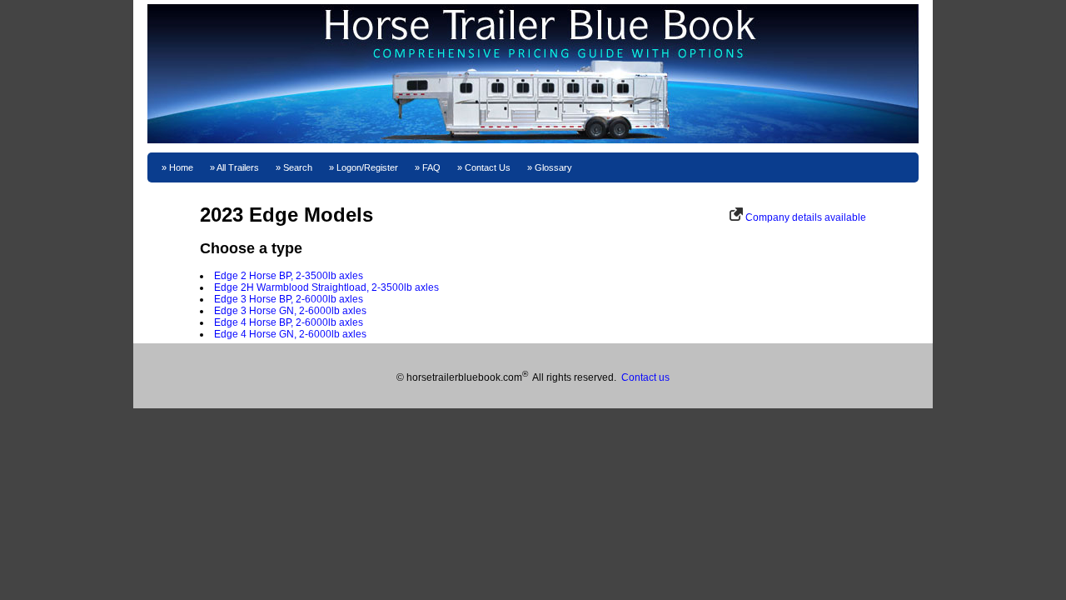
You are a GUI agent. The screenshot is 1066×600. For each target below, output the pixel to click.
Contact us (645, 377)
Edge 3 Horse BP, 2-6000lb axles (288, 299)
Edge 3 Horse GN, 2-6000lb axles (290, 311)
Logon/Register (367, 167)
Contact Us (488, 167)
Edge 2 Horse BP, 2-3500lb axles (288, 276)
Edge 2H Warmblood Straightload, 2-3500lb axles (326, 287)
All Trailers (238, 167)
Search (297, 167)
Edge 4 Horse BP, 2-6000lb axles (288, 322)
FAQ (431, 167)
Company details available (805, 217)
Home (181, 167)
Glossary (553, 167)
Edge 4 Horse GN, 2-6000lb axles (290, 334)
